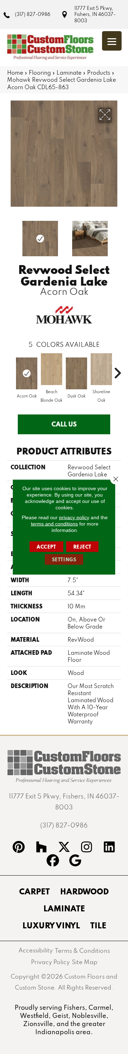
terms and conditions (54, 524)
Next (117, 235)
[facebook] (52, 861)
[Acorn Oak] (26, 373)
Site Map (84, 962)
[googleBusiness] (75, 861)
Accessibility (35, 950)
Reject (82, 547)
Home (15, 72)
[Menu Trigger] (112, 41)
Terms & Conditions (82, 950)
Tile (98, 925)
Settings (64, 559)
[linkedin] (109, 848)
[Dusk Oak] (76, 373)
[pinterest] (19, 848)
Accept (46, 547)
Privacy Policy (50, 962)
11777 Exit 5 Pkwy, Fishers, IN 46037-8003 (95, 14)
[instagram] (87, 848)
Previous (10, 235)
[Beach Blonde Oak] (51, 369)
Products (98, 72)
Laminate (69, 72)
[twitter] (64, 848)
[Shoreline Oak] (101, 369)
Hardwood (84, 891)
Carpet (34, 891)
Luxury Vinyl (51, 925)
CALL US (64, 424)
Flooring (40, 72)
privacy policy (74, 517)
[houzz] (41, 848)
